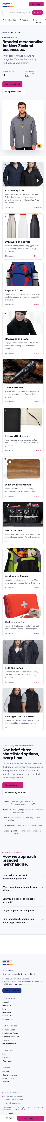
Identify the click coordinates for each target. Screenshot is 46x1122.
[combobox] (23, 13)
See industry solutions (15, 792)
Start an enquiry (12, 785)
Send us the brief (12, 990)
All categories (7, 1019)
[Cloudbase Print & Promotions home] (8, 4)
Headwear (6, 1012)
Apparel (5, 1002)
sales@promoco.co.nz (24, 984)
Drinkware (6, 1005)
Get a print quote (9, 1043)
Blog (4, 1054)
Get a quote (36, 4)
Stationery (6, 1040)
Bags (4, 1009)
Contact (5, 1082)
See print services (14, 91)
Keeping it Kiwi (8, 1078)
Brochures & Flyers (10, 1033)
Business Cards (8, 1030)
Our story (6, 1072)
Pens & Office (7, 1016)
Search (37, 13)
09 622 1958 (7, 984)
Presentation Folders (10, 1037)
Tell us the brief (12, 84)
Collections (6, 1057)
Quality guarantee (9, 1075)
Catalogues (7, 1061)
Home (4, 32)
